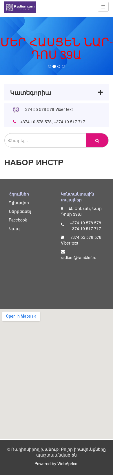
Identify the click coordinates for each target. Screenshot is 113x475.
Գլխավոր (19, 202)
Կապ (14, 228)
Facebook (18, 220)
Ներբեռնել (20, 211)
